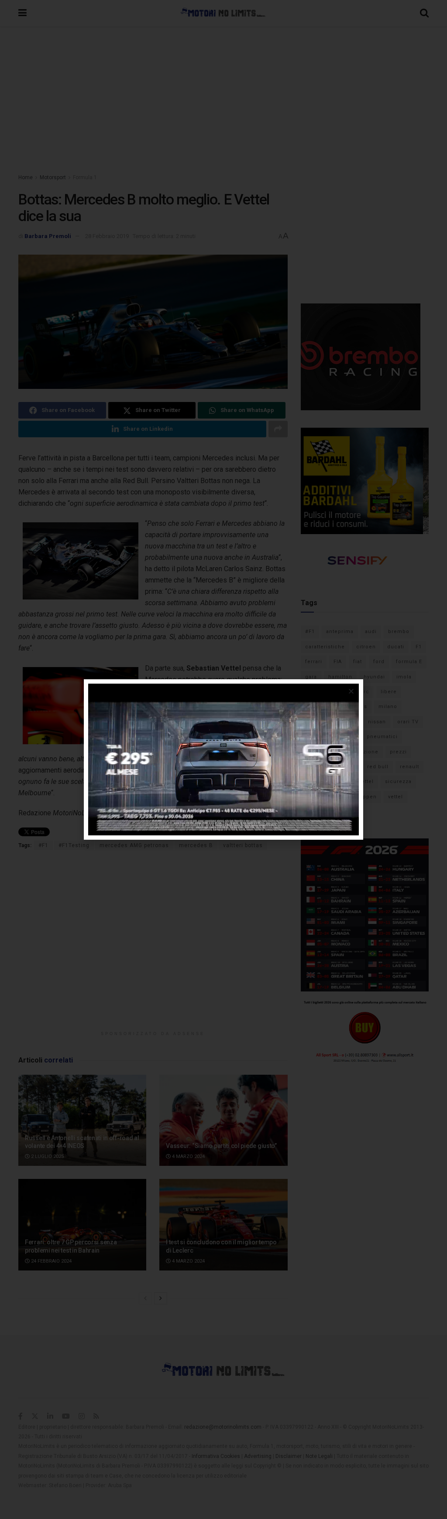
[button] (351, 691)
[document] (223, 759)
